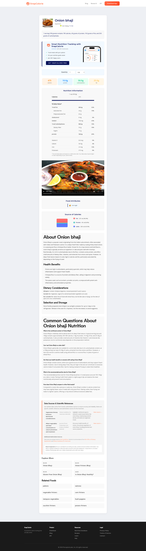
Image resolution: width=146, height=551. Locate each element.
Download (53, 530)
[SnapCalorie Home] (35, 3)
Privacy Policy (104, 530)
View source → (98, 412)
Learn (76, 536)
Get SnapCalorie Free (57, 63)
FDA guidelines (64, 439)
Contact (102, 536)
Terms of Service (105, 533)
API (101, 3)
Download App (112, 3)
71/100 (71, 26)
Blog (86, 3)
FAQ (76, 538)
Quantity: (64, 72)
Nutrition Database (81, 530)
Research (94, 3)
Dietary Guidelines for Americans (61, 441)
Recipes (77, 533)
